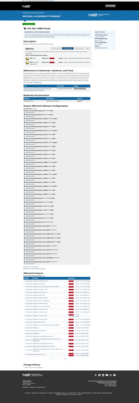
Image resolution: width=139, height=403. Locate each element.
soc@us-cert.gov (112, 384)
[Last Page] (61, 358)
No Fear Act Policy (72, 393)
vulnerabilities (28, 24)
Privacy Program (43, 393)
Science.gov (73, 394)
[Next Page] (58, 358)
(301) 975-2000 (26, 384)
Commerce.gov (65, 394)
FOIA (79, 393)
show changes (39, 367)
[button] (110, 5)
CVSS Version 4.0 (56, 48)
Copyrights (51, 393)
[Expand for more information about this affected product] (25, 281)
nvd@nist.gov (38, 82)
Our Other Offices (40, 387)
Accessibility (35, 393)
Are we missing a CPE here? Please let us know (34, 268)
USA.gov (79, 394)
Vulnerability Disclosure (60, 393)
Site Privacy (28, 393)
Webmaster (25, 387)
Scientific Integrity (97, 393)
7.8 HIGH (52, 58)
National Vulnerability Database (41, 16)
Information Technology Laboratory (33, 13)
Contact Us (32, 387)
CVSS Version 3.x (67, 48)
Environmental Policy (86, 393)
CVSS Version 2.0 (79, 48)
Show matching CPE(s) (29, 112)
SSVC (87, 48)
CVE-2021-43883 (99, 37)
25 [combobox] (65, 359)
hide (35, 108)
